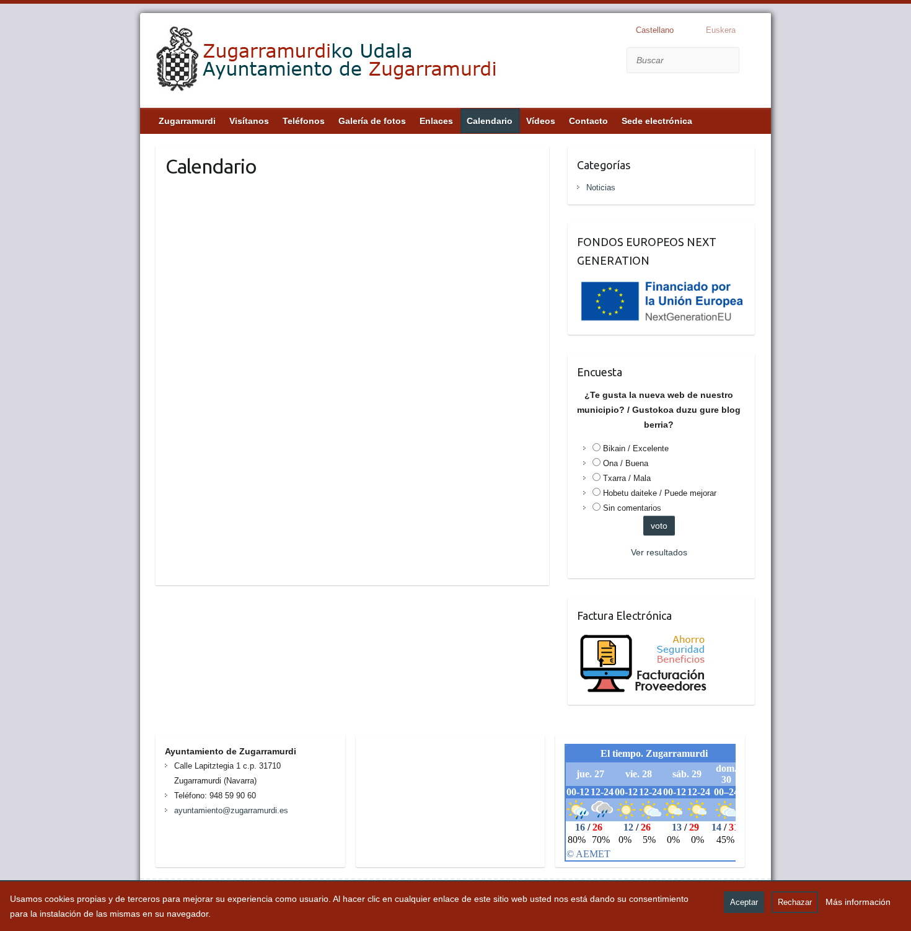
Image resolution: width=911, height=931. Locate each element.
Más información (858, 902)
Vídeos (540, 121)
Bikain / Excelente (636, 448)
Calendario (490, 121)
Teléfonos (304, 121)
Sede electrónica (657, 121)
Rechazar (795, 902)
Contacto (588, 121)
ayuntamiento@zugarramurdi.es (231, 810)
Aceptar (744, 902)
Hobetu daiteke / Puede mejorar (659, 493)
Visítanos (249, 121)
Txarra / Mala (627, 478)
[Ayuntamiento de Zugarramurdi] (326, 62)
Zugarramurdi (187, 121)
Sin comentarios (632, 508)
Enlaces (436, 121)
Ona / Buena (625, 463)
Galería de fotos (372, 121)
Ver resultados (659, 552)
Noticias (600, 187)
